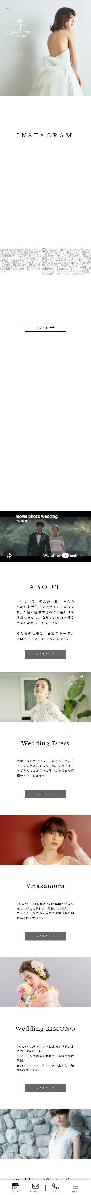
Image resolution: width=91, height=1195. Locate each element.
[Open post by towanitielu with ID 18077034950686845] (63, 282)
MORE (43, 327)
